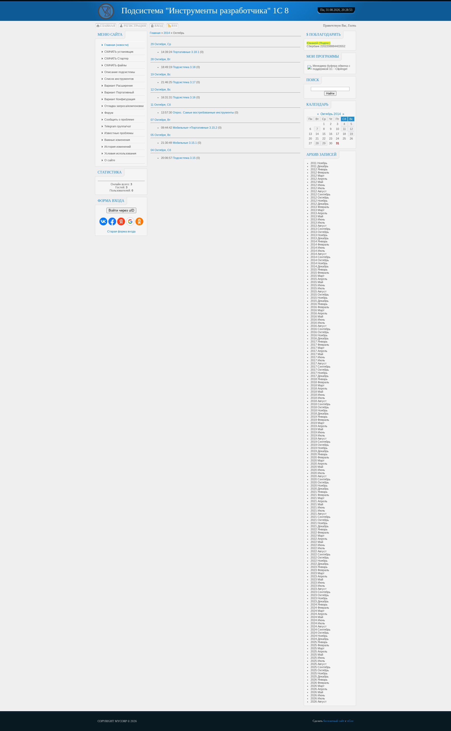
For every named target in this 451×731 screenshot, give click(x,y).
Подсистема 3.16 (184, 97)
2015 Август (319, 291)
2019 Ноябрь (319, 448)
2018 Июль (318, 397)
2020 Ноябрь (319, 485)
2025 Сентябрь (320, 667)
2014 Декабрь (320, 266)
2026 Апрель (319, 689)
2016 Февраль (320, 307)
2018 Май (317, 391)
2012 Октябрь (320, 197)
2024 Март (317, 610)
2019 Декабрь (320, 451)
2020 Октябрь (320, 482)
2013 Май (317, 216)
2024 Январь (319, 604)
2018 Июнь (318, 394)
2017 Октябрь (320, 369)
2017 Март (317, 347)
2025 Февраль (320, 645)
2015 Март (317, 275)
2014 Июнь (318, 247)
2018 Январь (319, 379)
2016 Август (319, 325)
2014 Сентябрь (320, 257)
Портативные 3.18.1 (186, 51)
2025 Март (317, 648)
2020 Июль (318, 473)
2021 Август (319, 513)
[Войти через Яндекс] (121, 221)
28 (317, 143)
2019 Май (317, 429)
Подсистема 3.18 (184, 67)
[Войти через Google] (130, 221)
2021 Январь (319, 491)
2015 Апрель (319, 278)
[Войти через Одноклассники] (139, 221)
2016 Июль (318, 322)
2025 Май (317, 654)
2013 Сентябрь (320, 228)
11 (344, 128)
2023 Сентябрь (320, 592)
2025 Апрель (319, 651)
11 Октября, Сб (161, 104)
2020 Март (317, 460)
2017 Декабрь (320, 376)
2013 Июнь (318, 219)
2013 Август (319, 225)
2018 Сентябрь (320, 404)
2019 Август (319, 438)
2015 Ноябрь (319, 297)
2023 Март (317, 573)
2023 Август (319, 588)
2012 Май (317, 181)
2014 (167, 32)
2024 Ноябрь (319, 635)
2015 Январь (319, 269)
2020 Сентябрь (320, 479)
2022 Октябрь (320, 557)
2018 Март (317, 385)
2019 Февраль (320, 419)
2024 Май (317, 617)
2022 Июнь (318, 545)
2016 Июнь (318, 319)
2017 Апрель (319, 350)
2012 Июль (318, 188)
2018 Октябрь (320, 407)
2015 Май (317, 282)
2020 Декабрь (320, 488)
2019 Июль (318, 435)
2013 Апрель (319, 213)
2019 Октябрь (320, 444)
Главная (107, 26)
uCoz (350, 720)
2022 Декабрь (320, 563)
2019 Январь (319, 416)
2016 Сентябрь (320, 329)
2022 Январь (319, 529)
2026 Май (317, 692)
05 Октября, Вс (161, 134)
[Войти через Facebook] (112, 221)
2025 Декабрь (320, 676)
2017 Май (317, 354)
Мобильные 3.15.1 (185, 142)
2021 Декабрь (320, 526)
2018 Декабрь (320, 413)
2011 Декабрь (319, 166)
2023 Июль (318, 585)
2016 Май (317, 316)
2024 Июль (318, 623)
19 (351, 133)
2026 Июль (318, 698)
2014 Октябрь (320, 260)
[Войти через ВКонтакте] (103, 221)
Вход (159, 26)
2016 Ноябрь (319, 335)
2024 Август (319, 626)
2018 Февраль (320, 382)
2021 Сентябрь (320, 516)
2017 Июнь (318, 357)
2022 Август (319, 551)
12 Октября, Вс (161, 89)
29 (323, 143)
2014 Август (319, 253)
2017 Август (319, 363)
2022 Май (317, 541)
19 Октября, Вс (161, 74)
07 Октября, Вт (160, 119)
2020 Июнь (318, 469)
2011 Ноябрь (319, 163)
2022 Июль (318, 548)
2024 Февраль (320, 607)
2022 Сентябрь (320, 554)
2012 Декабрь (320, 203)
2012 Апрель (319, 178)
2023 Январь (319, 566)
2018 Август (319, 401)
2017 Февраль (320, 344)
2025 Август (319, 664)
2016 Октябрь (320, 332)
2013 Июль (318, 222)
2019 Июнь (318, 432)
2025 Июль (318, 660)
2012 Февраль (320, 172)
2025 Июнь (318, 657)
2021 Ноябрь (319, 523)
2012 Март (317, 175)
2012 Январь (319, 169)
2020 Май (317, 466)
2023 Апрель (319, 576)
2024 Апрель (319, 613)
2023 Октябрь (320, 595)
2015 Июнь (318, 285)
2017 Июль (318, 360)
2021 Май (317, 504)
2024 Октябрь (320, 632)
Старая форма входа (121, 231)
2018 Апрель (319, 388)
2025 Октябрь (320, 670)
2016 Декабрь (320, 338)
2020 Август (319, 476)
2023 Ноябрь (319, 598)
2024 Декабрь (320, 638)
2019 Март (317, 422)
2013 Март (317, 210)
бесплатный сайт (333, 720)
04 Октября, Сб (161, 150)
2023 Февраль (320, 570)
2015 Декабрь (320, 300)
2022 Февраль (320, 532)
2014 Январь (319, 241)
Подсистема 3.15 (184, 157)
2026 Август (319, 701)
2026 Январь (319, 679)
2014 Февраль (320, 244)
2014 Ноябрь (319, 263)
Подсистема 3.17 (184, 82)
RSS (174, 26)
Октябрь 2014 (331, 114)
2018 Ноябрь (319, 410)
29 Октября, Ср (161, 44)
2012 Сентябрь (320, 194)
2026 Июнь (318, 695)
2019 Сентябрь (320, 441)
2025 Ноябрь (319, 673)
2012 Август (319, 191)
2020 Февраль (320, 457)
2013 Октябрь (320, 231)
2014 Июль (318, 250)
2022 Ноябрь (319, 560)
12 (351, 128)
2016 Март (317, 310)
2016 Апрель (319, 313)
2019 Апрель (319, 426)
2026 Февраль (320, 682)
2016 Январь (319, 303)
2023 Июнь (318, 582)
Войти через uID (121, 210)
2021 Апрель (319, 501)
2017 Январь (319, 341)
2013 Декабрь (320, 238)
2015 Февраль (320, 272)
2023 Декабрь (320, 601)
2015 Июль (318, 288)
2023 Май (317, 579)
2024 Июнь (318, 620)
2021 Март (317, 498)
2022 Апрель (319, 538)
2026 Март (317, 685)
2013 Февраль (320, 206)
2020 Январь (319, 454)
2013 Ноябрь (319, 235)
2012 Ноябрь (319, 200)
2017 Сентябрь (320, 366)
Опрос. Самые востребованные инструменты (203, 112)
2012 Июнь (318, 185)
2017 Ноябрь (319, 372)
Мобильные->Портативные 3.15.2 (195, 127)
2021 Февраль (320, 494)
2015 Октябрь (320, 294)
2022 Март (317, 535)
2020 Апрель (319, 463)
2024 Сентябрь (320, 629)
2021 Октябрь (320, 520)
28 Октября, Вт (160, 59)
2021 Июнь (318, 507)
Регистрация (135, 26)
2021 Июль (318, 510)
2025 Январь (319, 642)
